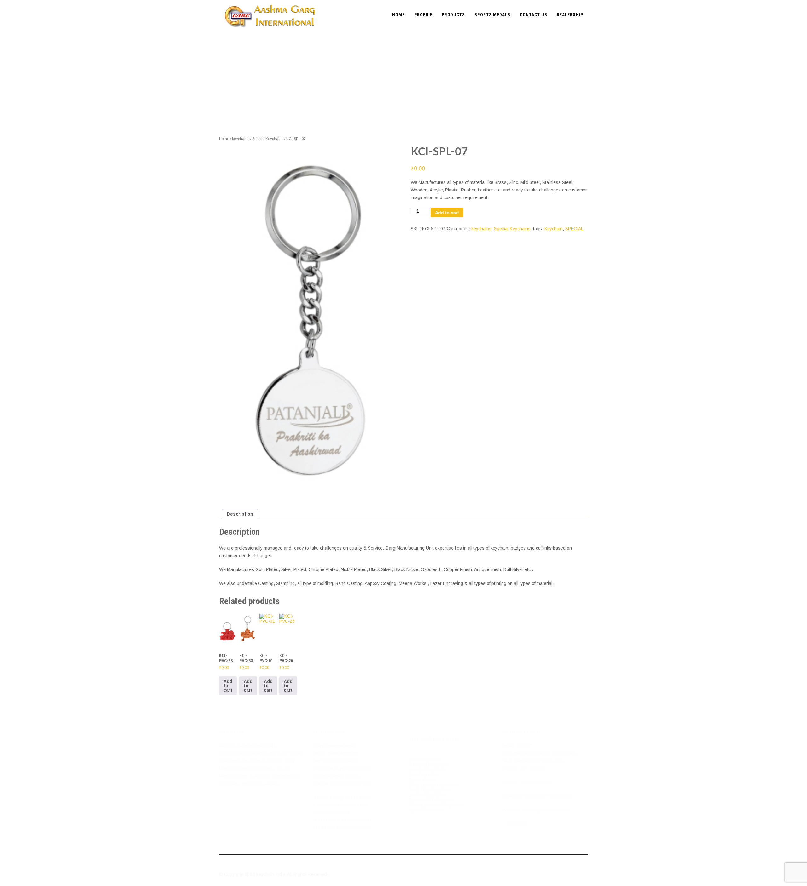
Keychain (553, 228)
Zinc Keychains (423, 774)
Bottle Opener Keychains (433, 784)
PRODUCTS (453, 14)
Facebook (516, 823)
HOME (398, 14)
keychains (240, 138)
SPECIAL (574, 228)
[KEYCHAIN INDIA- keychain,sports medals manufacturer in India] (270, 2)
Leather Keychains (426, 794)
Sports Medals (422, 779)
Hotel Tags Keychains (430, 789)
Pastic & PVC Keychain (431, 800)
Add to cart (447, 212)
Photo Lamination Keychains (436, 805)
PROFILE (423, 14)
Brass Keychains (425, 759)
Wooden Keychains (427, 769)
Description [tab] (240, 514)
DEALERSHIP (570, 14)
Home (224, 138)
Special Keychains (267, 138)
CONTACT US (533, 14)
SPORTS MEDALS (492, 14)
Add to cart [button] (228, 686)
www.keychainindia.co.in (546, 810)
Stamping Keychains (428, 764)
